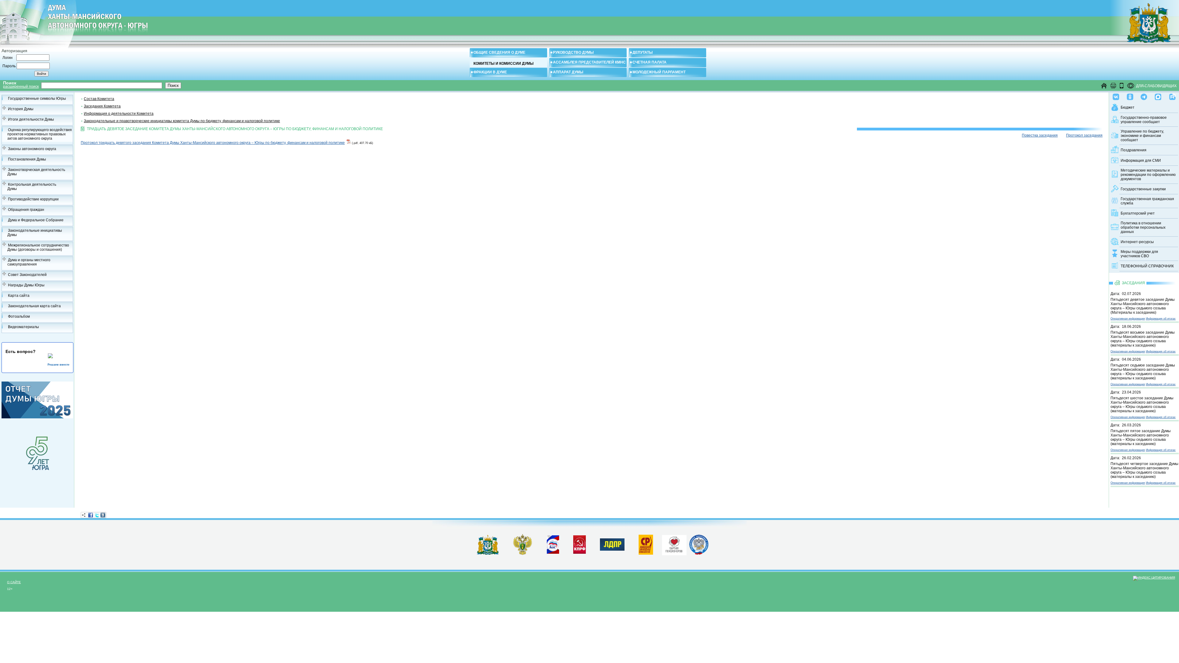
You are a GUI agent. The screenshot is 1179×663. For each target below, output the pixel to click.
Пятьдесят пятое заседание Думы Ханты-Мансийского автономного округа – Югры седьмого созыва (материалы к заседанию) (1141, 437)
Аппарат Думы (568, 72)
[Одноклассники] (1130, 95)
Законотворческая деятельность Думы (36, 172)
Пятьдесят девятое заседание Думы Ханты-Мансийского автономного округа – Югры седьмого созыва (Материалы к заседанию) (1143, 306)
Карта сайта (18, 295)
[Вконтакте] (1116, 95)
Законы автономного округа (32, 149)
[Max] (1158, 95)
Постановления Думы (27, 159)
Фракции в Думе (490, 72)
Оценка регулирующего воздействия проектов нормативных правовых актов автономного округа (39, 134)
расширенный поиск (21, 86)
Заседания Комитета (102, 106)
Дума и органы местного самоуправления (28, 262)
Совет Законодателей (27, 275)
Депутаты (642, 52)
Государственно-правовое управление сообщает (1144, 119)
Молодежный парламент (659, 72)
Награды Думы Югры (26, 285)
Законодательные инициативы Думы (34, 232)
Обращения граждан (26, 209)
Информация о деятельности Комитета (119, 113)
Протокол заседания (1084, 135)
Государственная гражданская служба (1147, 201)
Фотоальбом (19, 316)
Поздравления (1133, 150)
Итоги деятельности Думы (31, 119)
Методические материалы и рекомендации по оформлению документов (1148, 174)
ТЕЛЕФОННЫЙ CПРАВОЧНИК (1147, 266)
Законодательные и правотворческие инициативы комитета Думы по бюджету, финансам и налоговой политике (182, 121)
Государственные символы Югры (37, 98)
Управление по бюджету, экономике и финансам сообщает (1142, 135)
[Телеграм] (1144, 95)
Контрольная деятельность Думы (31, 186)
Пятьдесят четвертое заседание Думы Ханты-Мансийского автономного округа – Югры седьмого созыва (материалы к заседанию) (1144, 470)
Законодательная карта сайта (34, 306)
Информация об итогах (1161, 318)
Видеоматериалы (23, 327)
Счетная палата (649, 62)
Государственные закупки (1143, 189)
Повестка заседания (1040, 135)
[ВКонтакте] (102, 515)
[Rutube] (1172, 95)
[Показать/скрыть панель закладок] (84, 515)
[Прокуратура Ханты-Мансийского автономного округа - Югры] (523, 554)
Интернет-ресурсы (1137, 242)
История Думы (20, 109)
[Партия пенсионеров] (674, 544)
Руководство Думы (573, 52)
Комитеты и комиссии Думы (503, 63)
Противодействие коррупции (33, 199)
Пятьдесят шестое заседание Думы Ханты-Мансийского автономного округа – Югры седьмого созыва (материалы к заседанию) (1142, 404)
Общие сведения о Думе (499, 52)
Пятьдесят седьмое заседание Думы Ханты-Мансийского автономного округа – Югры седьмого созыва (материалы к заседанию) (1143, 371)
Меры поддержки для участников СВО (1139, 254)
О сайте (14, 582)
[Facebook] (90, 515)
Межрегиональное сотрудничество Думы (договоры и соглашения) (38, 247)
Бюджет (1127, 107)
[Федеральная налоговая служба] (698, 553)
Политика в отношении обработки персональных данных (1143, 227)
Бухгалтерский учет (1138, 213)
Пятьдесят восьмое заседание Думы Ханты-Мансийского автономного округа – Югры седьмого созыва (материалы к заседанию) (1143, 338)
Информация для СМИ (1141, 160)
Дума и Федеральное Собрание (36, 220)
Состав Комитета (99, 99)
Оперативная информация (1128, 318)
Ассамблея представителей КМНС (589, 62)
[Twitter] (96, 515)
